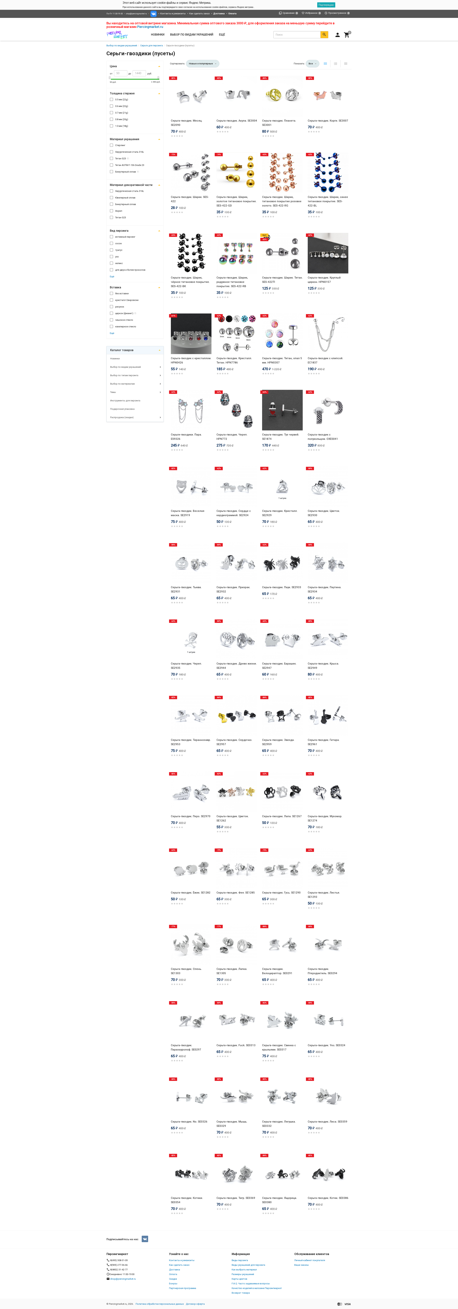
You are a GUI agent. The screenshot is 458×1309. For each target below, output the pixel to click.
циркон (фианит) (124, 313)
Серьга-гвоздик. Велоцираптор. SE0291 (277, 971)
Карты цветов (239, 1279)
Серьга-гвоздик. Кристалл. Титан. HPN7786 (234, 360)
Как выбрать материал (244, 1269)
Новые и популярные (201, 63)
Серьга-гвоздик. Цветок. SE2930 (324, 513)
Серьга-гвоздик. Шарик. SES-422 (190, 199)
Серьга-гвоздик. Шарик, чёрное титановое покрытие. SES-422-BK (190, 282)
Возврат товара (241, 1292)
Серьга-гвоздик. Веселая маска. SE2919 (187, 513)
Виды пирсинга (240, 1260)
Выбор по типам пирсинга (124, 375)
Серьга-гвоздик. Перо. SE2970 (190, 816)
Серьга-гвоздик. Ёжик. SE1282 (190, 892)
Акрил (118, 211)
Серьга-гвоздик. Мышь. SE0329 (231, 1124)
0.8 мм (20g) (121, 119)
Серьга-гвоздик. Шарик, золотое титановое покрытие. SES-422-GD (236, 201)
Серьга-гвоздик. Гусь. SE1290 (281, 892)
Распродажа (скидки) (122, 417)
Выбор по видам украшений (125, 367)
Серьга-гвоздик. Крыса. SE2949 (323, 666)
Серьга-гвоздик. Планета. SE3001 (279, 123)
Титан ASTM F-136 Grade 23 (129, 165)
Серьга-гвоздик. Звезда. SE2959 (278, 742)
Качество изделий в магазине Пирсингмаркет (257, 1288)
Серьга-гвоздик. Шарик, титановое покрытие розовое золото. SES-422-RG (281, 201)
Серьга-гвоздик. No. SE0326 (189, 1121)
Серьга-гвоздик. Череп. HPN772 (231, 437)
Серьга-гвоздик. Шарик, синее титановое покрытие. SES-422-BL (328, 201)
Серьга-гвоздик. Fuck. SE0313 (235, 1045)
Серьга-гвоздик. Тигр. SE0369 (235, 1198)
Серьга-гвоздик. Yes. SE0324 (326, 1045)
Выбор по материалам (122, 383)
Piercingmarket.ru (150, 27)
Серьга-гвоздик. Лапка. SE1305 (231, 971)
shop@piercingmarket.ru (136, 14)
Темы (113, 392)
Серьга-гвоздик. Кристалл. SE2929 (280, 513)
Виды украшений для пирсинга (248, 1265)
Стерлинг (120, 145)
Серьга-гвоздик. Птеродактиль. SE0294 (322, 971)
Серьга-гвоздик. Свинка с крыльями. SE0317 (279, 1047)
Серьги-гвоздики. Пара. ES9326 (186, 437)
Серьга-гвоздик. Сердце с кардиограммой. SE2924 (233, 513)
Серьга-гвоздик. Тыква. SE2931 (186, 589)
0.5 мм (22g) (121, 99)
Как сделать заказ (199, 13)
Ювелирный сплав (125, 197)
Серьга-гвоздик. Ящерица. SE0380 (279, 1200)
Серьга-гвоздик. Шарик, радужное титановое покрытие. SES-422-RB (232, 282)
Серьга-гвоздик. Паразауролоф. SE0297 (186, 1047)
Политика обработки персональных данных (160, 1304)
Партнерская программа (182, 1288)
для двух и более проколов (130, 270)
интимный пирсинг (125, 236)
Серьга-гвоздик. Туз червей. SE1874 (280, 437)
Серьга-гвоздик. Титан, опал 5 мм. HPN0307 (282, 360)
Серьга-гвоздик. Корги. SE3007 (328, 120)
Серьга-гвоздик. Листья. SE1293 (324, 895)
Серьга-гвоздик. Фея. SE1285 (235, 892)
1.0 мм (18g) (121, 126)
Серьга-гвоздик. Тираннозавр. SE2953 (191, 742)
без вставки (122, 293)
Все (311, 63)
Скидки (173, 1279)
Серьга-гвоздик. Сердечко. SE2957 (234, 742)
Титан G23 (120, 158)
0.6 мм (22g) (121, 106)
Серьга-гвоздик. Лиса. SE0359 (327, 1121)
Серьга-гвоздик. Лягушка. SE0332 (279, 1124)
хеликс (119, 263)
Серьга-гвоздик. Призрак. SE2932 (233, 589)
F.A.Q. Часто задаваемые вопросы (251, 1283)
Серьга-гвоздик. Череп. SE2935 (186, 666)
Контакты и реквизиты (173, 13)
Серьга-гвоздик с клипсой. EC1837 (325, 360)
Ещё (222, 34)
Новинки (157, 34)
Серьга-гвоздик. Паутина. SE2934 (324, 589)
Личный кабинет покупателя (309, 1260)
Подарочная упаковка (122, 409)
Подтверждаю (326, 5)
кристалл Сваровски (126, 300)
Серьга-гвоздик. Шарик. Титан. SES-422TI (282, 280)
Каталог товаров (121, 350)
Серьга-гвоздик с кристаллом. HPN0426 (191, 360)
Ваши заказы (301, 1265)
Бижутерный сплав (125, 171)
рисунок (119, 306)
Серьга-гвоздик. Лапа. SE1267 (282, 816)
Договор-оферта (195, 1304)
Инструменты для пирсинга (125, 400)
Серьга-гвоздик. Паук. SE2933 (281, 587)
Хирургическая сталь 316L (129, 152)
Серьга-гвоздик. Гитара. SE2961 (324, 742)
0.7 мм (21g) (121, 112)
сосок (118, 243)
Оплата (173, 1274)
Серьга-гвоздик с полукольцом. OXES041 (323, 437)
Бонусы (173, 1283)
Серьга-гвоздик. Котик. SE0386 (328, 1198)
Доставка (174, 1269)
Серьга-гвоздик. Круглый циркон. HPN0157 (324, 280)
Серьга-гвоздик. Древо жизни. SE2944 (236, 666)
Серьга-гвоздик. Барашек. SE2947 (279, 666)
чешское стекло (124, 320)
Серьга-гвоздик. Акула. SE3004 (236, 120)
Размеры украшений (243, 1274)
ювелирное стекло (125, 326)
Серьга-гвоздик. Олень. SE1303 (186, 971)
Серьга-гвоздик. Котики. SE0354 (187, 1200)
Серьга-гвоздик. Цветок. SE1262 (232, 818)
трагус (118, 250)
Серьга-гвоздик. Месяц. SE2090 (186, 123)
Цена (113, 66)
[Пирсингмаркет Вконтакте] (145, 1239)
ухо (117, 256)
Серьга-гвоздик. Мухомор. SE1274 (325, 818)
